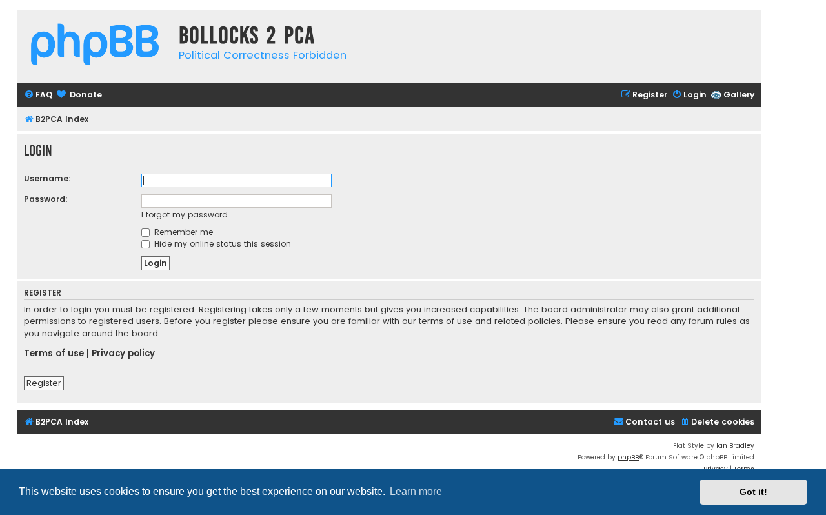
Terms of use (54, 353)
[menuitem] (38, 95)
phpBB (628, 457)
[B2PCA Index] (95, 46)
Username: (47, 178)
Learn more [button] (416, 491)
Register (43, 383)
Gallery (738, 94)
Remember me (182, 232)
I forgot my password (184, 214)
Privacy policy (123, 353)
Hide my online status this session (221, 243)
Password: (46, 199)
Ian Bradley (735, 445)
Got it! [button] (753, 492)
